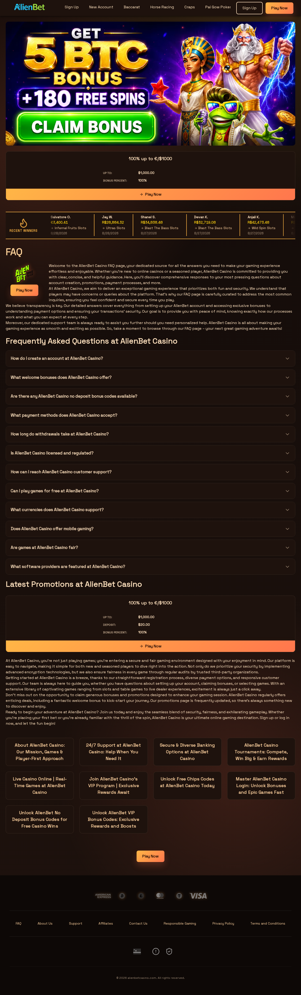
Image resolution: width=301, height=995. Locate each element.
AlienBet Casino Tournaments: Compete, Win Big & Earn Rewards (261, 751)
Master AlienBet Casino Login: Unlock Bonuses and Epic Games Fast (261, 785)
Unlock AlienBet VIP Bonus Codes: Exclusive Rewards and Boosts (113, 819)
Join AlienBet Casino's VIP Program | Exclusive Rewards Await (113, 785)
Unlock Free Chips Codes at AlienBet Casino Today (187, 782)
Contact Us (138, 923)
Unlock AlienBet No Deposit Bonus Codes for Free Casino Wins (39, 819)
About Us (45, 923)
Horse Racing (162, 7)
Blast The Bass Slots (153, 228)
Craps (189, 7)
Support (75, 923)
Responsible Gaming (180, 923)
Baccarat (132, 7)
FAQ (18, 923)
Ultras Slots (106, 228)
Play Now (279, 7)
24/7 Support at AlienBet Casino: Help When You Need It (113, 751)
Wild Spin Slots (255, 228)
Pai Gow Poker (218, 7)
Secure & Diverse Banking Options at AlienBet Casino (187, 751)
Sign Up (72, 7)
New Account (101, 7)
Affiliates (106, 923)
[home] (31, 13)
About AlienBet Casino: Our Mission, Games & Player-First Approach (40, 751)
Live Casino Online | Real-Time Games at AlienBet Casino (40, 785)
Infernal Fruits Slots (62, 228)
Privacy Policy (223, 923)
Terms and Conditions (267, 923)
